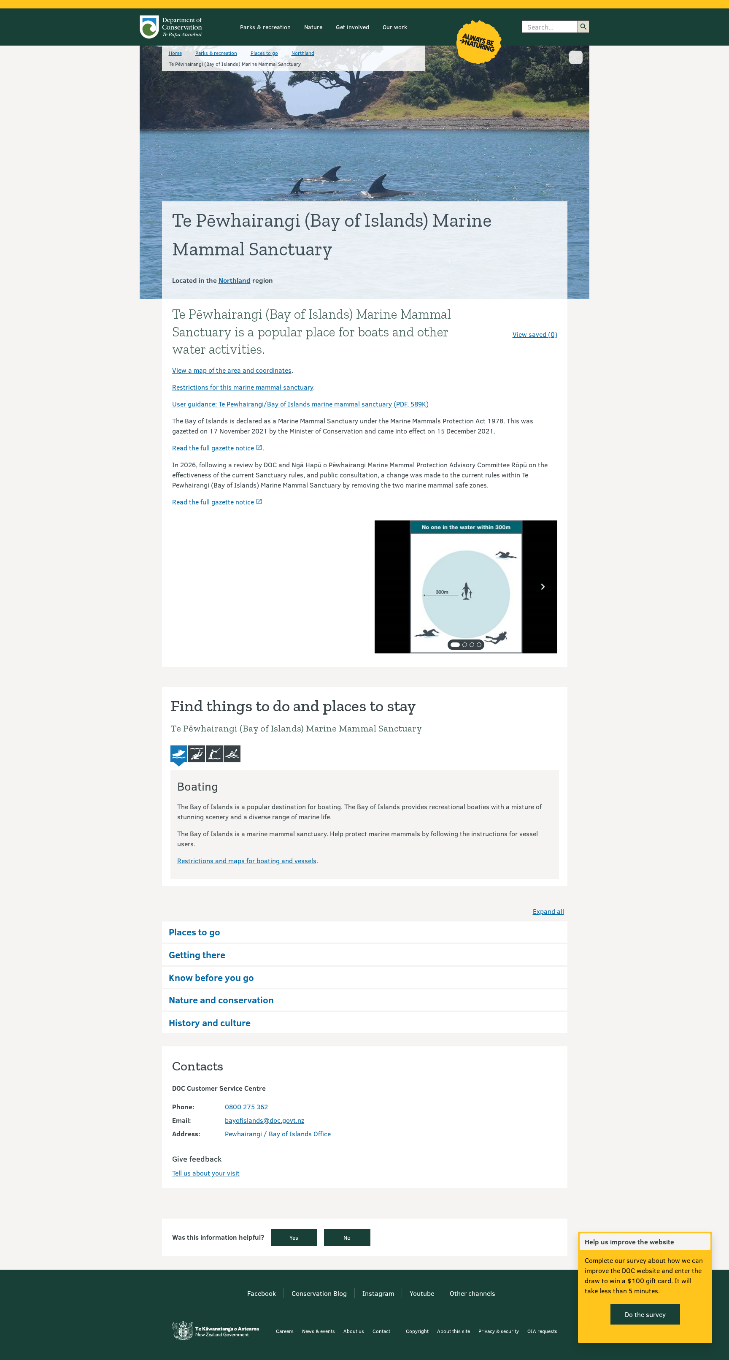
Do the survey (645, 1314)
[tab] (455, 645)
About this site (453, 1330)
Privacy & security (498, 1330)
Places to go (264, 52)
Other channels (472, 1293)
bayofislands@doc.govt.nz (264, 1120)
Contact (381, 1330)
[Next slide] (543, 587)
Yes (293, 1237)
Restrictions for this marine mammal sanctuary (242, 386)
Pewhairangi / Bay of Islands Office (278, 1133)
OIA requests (542, 1330)
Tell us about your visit (206, 1172)
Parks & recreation (265, 27)
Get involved (352, 27)
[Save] (547, 319)
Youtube (422, 1293)
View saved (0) (535, 334)
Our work (395, 27)
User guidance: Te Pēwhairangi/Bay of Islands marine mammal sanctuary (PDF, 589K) (300, 403)
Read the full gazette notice (213, 447)
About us (353, 1330)
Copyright (417, 1330)
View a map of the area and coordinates (232, 370)
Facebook (261, 1293)
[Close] (704, 1242)
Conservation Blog (319, 1293)
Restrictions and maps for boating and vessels (246, 860)
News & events (318, 1330)
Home (175, 52)
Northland (303, 52)
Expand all (548, 911)
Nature (313, 27)
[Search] (583, 26)
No (347, 1237)
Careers (285, 1330)
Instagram (378, 1293)
